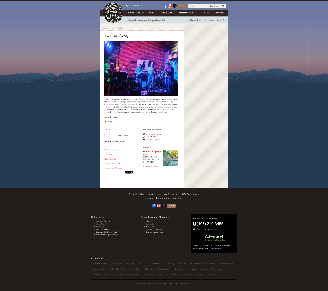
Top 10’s (205, 12)
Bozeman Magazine (113, 12)
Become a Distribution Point (106, 232)
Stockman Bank (149, 269)
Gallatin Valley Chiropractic (101, 274)
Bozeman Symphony (164, 269)
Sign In (128, 6)
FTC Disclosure (142, 283)
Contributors (209, 20)
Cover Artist (100, 224)
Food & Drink (167, 12)
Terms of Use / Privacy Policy (157, 283)
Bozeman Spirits (116, 264)
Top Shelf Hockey (171, 274)
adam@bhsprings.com (153, 139)
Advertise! (214, 238)
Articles (152, 12)
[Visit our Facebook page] (165, 5)
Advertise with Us (102, 229)
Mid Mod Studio (186, 274)
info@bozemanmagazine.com (206, 229)
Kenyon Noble (135, 269)
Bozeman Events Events (113, 168)
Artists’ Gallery (169, 264)
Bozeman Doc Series (99, 269)
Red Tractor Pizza (191, 269)
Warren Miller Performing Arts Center (127, 274)
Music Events (109, 154)
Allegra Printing (155, 264)
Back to (120, 28)
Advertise (220, 12)
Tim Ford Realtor (195, 264)
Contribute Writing (103, 221)
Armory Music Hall (148, 274)
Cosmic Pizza (182, 264)
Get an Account (137, 6)
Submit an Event (195, 20)
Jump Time (204, 269)
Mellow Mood (209, 264)
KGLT (160, 274)
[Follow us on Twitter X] (175, 5)
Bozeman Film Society (100, 264)
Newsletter (182, 6)
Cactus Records (217, 269)
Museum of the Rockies (225, 264)
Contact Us (221, 20)
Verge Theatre (130, 264)
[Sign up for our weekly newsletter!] (171, 205)
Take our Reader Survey (155, 232)
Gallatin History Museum (118, 269)
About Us (149, 221)
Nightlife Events (110, 159)
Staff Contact (150, 226)
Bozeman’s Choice (187, 12)
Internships (100, 226)
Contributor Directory (154, 229)
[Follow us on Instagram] (170, 5)
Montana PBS (199, 274)
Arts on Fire (142, 264)
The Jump (178, 269)
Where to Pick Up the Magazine (107, 234)
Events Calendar (136, 12)
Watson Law (212, 274)
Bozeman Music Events (112, 163)
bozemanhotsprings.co (153, 134)
